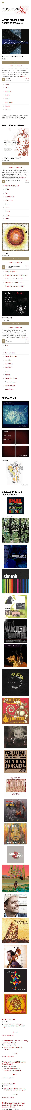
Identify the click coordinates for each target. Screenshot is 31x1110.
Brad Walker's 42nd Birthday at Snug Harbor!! (14, 1063)
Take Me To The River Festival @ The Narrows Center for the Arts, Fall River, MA (14, 1025)
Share (16, 1032)
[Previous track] (26, 78)
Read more (22, 76)
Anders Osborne (8, 1019)
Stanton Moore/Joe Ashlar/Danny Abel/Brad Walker (15, 1042)
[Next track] (28, 78)
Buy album (15, 62)
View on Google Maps (8, 1035)
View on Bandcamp (16, 66)
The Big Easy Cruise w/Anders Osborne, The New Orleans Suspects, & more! (13, 1105)
